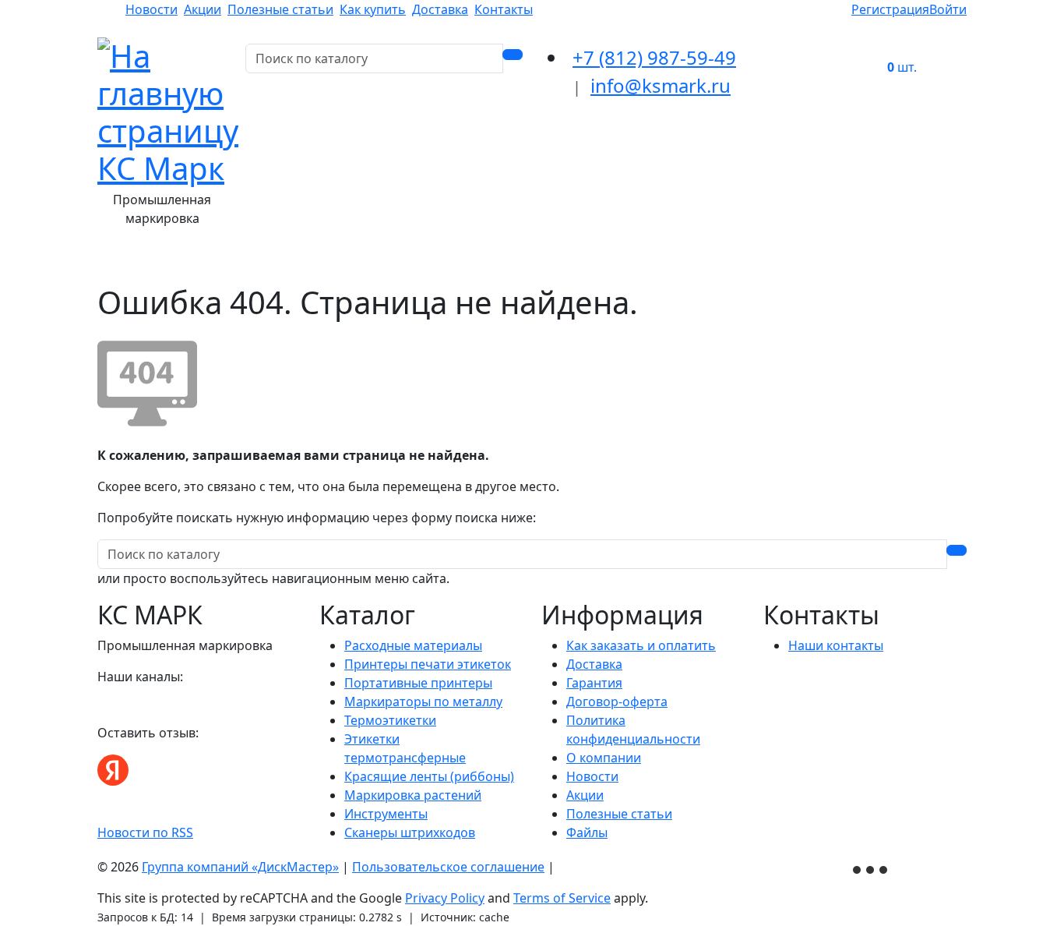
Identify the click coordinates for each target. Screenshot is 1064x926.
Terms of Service (562, 898)
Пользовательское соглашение (448, 866)
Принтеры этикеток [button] (371, 261)
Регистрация (890, 9)
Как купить (373, 9)
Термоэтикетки (390, 720)
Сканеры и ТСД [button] (709, 261)
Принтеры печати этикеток (427, 664)
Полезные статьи (280, 9)
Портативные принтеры (418, 682)
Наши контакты (835, 645)
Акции (202, 9)
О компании (603, 757)
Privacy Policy (444, 898)
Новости (151, 9)
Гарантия (594, 682)
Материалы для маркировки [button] (202, 261)
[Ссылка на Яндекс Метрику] (871, 868)
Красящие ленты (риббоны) (429, 776)
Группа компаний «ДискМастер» (240, 866)
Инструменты (386, 813)
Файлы (587, 832)
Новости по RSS (145, 832)
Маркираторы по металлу (423, 701)
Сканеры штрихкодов (409, 832)
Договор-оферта (617, 701)
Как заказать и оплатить (641, 645)
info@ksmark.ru (660, 85)
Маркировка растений (412, 795)
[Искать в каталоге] (512, 54)
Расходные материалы (413, 645)
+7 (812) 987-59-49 (654, 57)
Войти (948, 9)
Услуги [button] (796, 261)
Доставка (440, 9)
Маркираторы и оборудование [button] (547, 261)
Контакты (503, 9)
